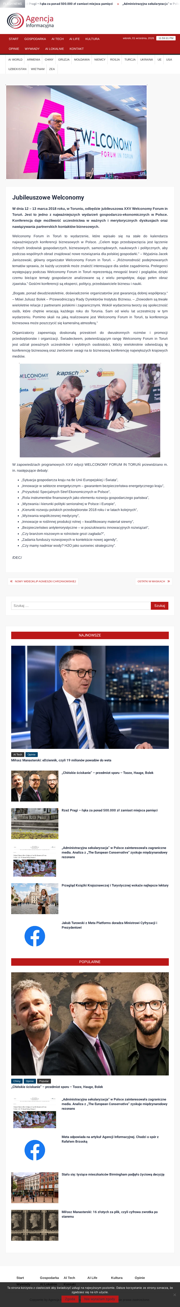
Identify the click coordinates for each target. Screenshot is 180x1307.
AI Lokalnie (54, 48)
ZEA (52, 69)
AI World (15, 59)
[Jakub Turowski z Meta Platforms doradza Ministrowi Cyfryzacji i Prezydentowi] (35, 936)
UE (160, 59)
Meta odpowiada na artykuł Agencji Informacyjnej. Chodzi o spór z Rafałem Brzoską (110, 1139)
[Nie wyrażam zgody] (174, 1295)
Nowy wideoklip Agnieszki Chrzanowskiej (45, 581)
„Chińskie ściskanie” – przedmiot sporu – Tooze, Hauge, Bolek (107, 772)
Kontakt (77, 48)
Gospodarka (35, 39)
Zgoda (70, 1299)
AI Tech (58, 39)
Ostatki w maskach (151, 581)
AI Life (74, 39)
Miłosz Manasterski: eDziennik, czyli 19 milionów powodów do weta (61, 760)
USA (169, 59)
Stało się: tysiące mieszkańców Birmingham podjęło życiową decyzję (113, 1174)
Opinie (14, 48)
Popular (44, 1081)
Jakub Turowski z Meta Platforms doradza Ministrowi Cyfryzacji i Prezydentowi (109, 925)
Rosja (115, 59)
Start (14, 39)
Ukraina (146, 59)
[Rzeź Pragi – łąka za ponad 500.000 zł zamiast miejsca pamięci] (35, 823)
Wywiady (32, 48)
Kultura (92, 39)
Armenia (33, 59)
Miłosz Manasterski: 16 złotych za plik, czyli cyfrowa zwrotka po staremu (110, 1214)
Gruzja (64, 59)
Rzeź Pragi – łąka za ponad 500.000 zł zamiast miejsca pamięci (110, 810)
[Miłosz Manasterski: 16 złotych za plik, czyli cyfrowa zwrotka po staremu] (35, 1225)
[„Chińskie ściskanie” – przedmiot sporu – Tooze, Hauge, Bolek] (35, 786)
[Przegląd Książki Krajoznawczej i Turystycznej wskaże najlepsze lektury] (35, 898)
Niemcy (100, 59)
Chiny (49, 59)
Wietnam (38, 69)
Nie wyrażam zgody (99, 1299)
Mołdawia (82, 59)
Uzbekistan (17, 69)
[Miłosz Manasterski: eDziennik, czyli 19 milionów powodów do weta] (90, 697)
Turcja (130, 59)
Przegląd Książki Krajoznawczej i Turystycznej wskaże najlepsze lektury (115, 885)
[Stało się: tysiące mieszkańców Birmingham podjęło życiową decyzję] (35, 1187)
